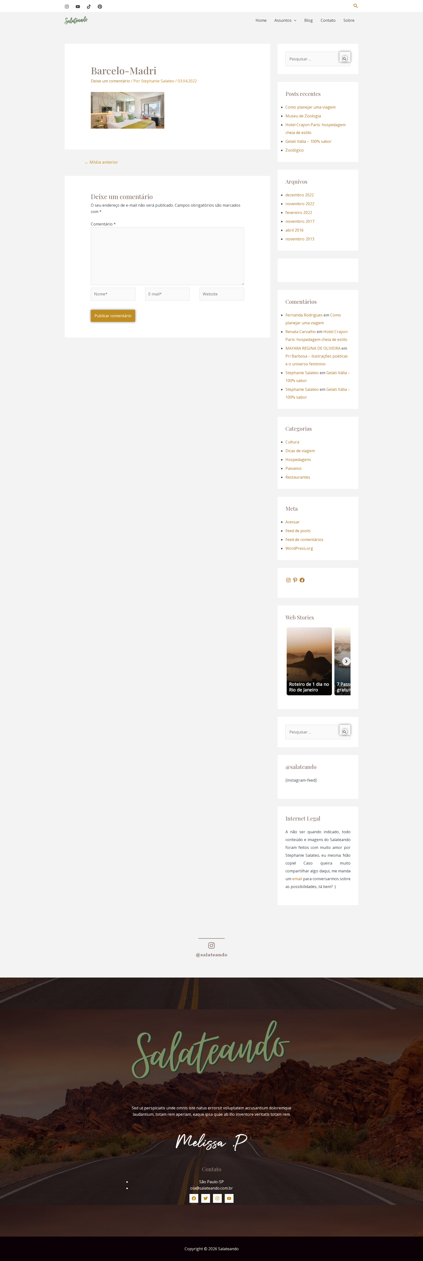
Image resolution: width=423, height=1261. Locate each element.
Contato (328, 20)
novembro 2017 (299, 221)
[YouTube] (78, 6)
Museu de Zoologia (303, 116)
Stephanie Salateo (302, 372)
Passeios (293, 468)
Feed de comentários (304, 539)
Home (261, 20)
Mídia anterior (101, 162)
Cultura (292, 442)
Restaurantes (297, 477)
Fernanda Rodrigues (304, 315)
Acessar (292, 522)
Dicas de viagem (300, 450)
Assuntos (283, 20)
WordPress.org (299, 548)
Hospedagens (298, 459)
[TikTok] (89, 6)
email (297, 878)
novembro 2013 (299, 239)
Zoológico (294, 150)
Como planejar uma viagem (310, 107)
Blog (308, 20)
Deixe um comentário (110, 81)
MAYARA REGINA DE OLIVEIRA (313, 348)
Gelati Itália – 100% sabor (308, 141)
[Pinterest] (100, 6)
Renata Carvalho (300, 331)
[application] (294, 20)
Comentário (103, 224)
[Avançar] (346, 661)
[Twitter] (205, 1198)
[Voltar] (289, 661)
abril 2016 (294, 230)
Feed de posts (298, 530)
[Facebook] (302, 580)
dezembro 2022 (299, 195)
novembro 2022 (299, 203)
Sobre (348, 20)
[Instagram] (67, 6)
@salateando (211, 955)
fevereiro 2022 (298, 212)
